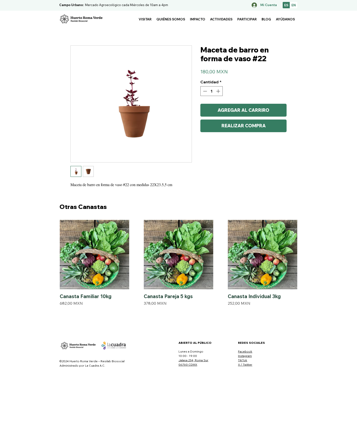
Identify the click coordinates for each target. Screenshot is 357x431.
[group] (179, 263)
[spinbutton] (211, 91)
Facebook (245, 351)
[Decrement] (204, 91)
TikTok (242, 360)
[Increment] (218, 91)
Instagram (245, 356)
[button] (145, 19)
